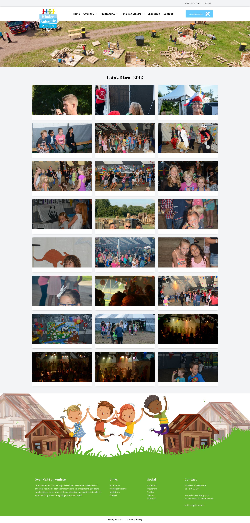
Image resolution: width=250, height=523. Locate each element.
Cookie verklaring (134, 519)
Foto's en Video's (131, 13)
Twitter (150, 492)
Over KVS (88, 13)
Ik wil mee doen (196, 13)
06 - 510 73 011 (192, 488)
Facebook (152, 485)
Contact (168, 13)
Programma (108, 13)
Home (76, 13)
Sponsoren (154, 13)
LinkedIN (151, 498)
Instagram (152, 488)
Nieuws (208, 3)
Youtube (151, 495)
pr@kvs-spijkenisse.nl (194, 505)
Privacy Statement (115, 519)
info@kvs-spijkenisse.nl (195, 485)
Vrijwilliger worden (192, 3)
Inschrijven (115, 492)
